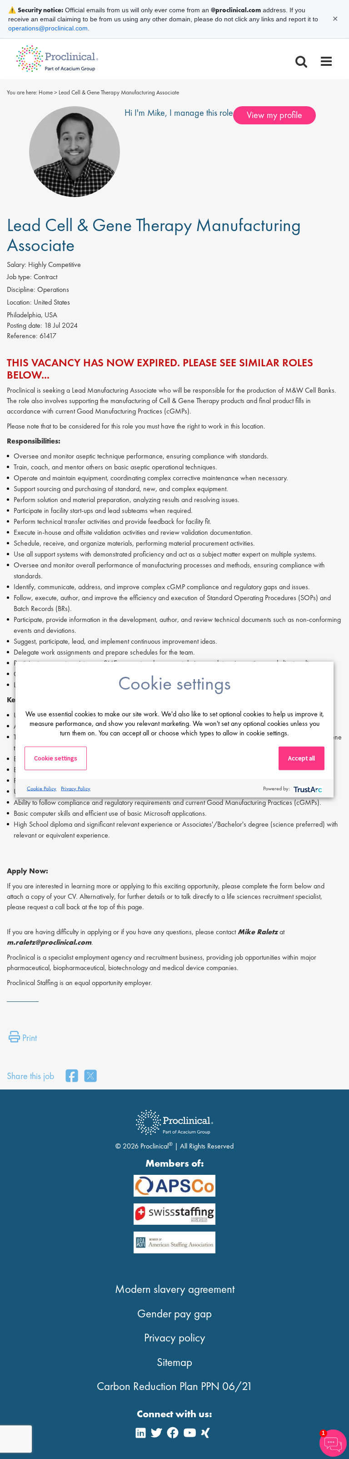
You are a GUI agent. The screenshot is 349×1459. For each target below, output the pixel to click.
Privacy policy (174, 1337)
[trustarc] (307, 788)
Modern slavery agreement (174, 1289)
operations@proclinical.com (48, 28)
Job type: (19, 276)
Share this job (31, 1076)
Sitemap (174, 1362)
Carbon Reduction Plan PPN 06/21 (175, 1386)
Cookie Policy (41, 788)
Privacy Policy (75, 788)
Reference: (22, 335)
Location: (19, 302)
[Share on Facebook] (72, 1076)
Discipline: (21, 289)
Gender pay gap (174, 1313)
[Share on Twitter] (90, 1076)
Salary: (16, 264)
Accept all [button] (301, 758)
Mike (156, 112)
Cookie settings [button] (55, 758)
